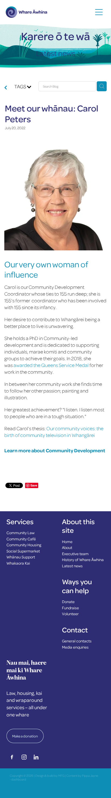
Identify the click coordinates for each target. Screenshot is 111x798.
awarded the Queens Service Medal (51, 365)
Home (67, 541)
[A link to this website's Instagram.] (24, 757)
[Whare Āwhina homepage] (49, 12)
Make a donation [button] (25, 736)
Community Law (20, 532)
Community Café (21, 538)
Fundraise (70, 607)
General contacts (77, 640)
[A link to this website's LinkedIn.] (36, 757)
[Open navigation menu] (98, 12)
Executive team (75, 553)
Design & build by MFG (49, 776)
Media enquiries (75, 647)
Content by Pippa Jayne (82, 776)
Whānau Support (20, 556)
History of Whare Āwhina (83, 559)
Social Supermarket (23, 550)
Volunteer (70, 613)
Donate (68, 601)
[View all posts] (5, 88)
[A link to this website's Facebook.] (11, 757)
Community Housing (23, 544)
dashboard (18, 779)
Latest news (72, 565)
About (67, 547)
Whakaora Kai (18, 563)
